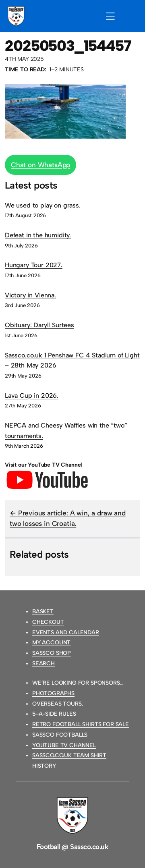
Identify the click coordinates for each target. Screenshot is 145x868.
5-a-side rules (54, 713)
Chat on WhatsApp (40, 165)
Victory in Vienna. (30, 295)
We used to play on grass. (43, 205)
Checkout (48, 622)
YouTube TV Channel (64, 745)
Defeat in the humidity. (38, 235)
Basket (43, 611)
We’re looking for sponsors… (77, 682)
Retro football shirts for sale (80, 724)
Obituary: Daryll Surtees (39, 325)
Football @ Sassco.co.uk (72, 847)
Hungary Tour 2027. (33, 265)
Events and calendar (65, 632)
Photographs (53, 693)
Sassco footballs (59, 734)
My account (51, 642)
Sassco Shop (51, 653)
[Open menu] (110, 16)
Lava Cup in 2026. (31, 395)
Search (43, 663)
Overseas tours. (57, 703)
